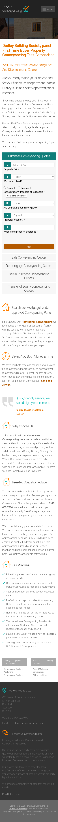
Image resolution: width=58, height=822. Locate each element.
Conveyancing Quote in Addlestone (13, 670)
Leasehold (26, 188)
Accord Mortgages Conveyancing (40, 670)
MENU (50, 9)
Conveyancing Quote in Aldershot (13, 676)
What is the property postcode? (21, 231)
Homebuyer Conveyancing (37, 321)
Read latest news (11, 794)
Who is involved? (13, 181)
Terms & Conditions (18, 809)
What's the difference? (16, 196)
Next (29, 247)
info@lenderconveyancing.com (28, 723)
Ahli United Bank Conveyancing (40, 676)
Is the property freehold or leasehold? (24, 193)
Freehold (11, 188)
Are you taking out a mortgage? (20, 207)
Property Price (11, 169)
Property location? (14, 219)
